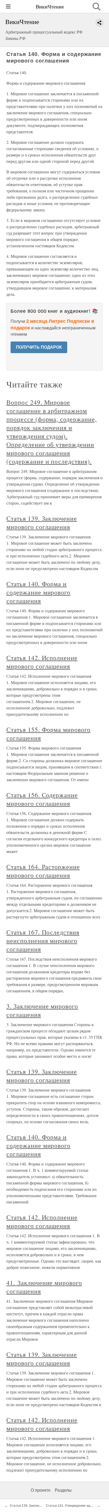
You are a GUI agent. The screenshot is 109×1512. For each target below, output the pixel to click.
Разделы (63, 1490)
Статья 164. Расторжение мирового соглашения (43, 870)
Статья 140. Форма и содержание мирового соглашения (38, 592)
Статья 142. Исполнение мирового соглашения (42, 661)
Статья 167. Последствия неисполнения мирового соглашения (42, 940)
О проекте (41, 1490)
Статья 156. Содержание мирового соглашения (42, 799)
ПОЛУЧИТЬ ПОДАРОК (39, 347)
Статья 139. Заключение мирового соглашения (41, 522)
